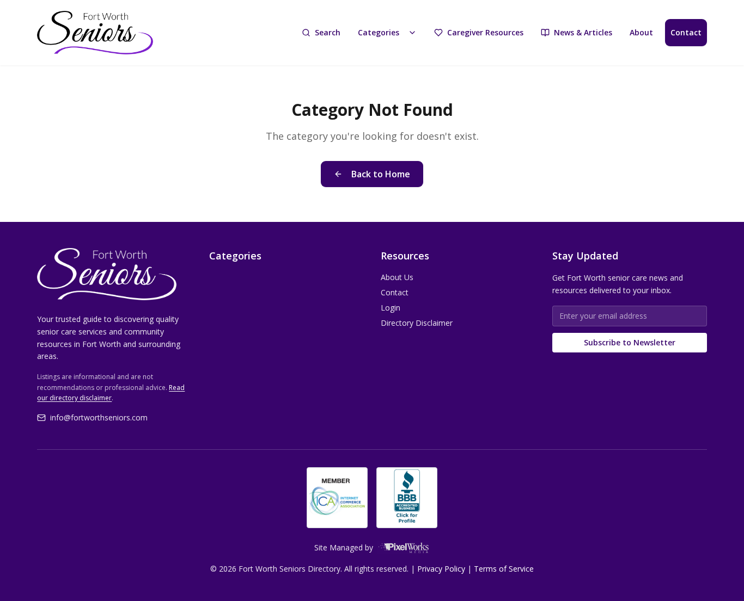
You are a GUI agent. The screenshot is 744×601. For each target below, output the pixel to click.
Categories (378, 32)
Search (327, 32)
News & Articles (583, 32)
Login (390, 307)
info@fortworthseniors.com (99, 417)
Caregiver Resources (485, 32)
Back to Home (380, 174)
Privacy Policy (441, 568)
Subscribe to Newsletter (629, 342)
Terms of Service (504, 568)
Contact (686, 32)
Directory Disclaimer (417, 323)
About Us (397, 277)
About (641, 32)
